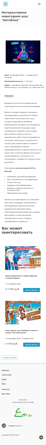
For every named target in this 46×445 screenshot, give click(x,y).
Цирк (4, 379)
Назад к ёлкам (9, 357)
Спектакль (7, 375)
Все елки (6, 394)
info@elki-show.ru (15, 426)
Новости (6, 389)
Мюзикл (5, 370)
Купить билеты (31, 290)
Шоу (4, 384)
